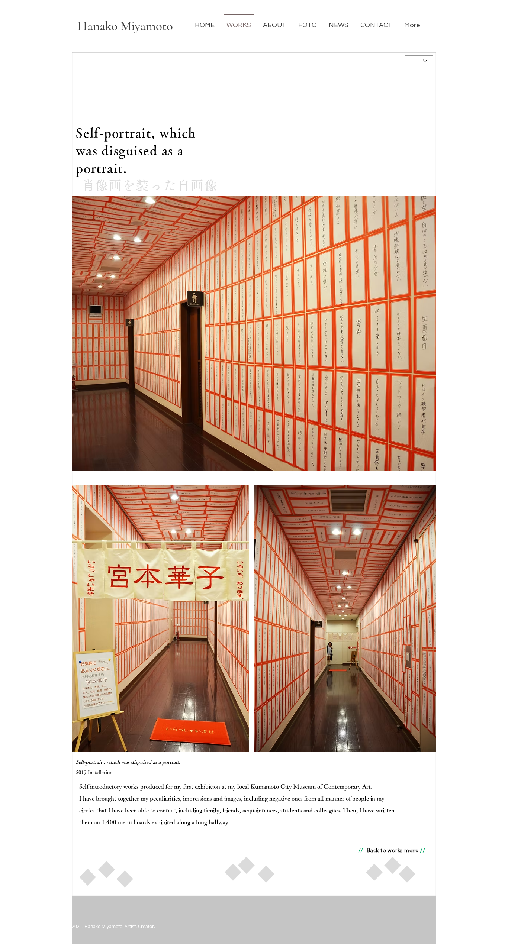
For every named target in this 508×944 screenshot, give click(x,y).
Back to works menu (393, 850)
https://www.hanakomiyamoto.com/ (371, 892)
